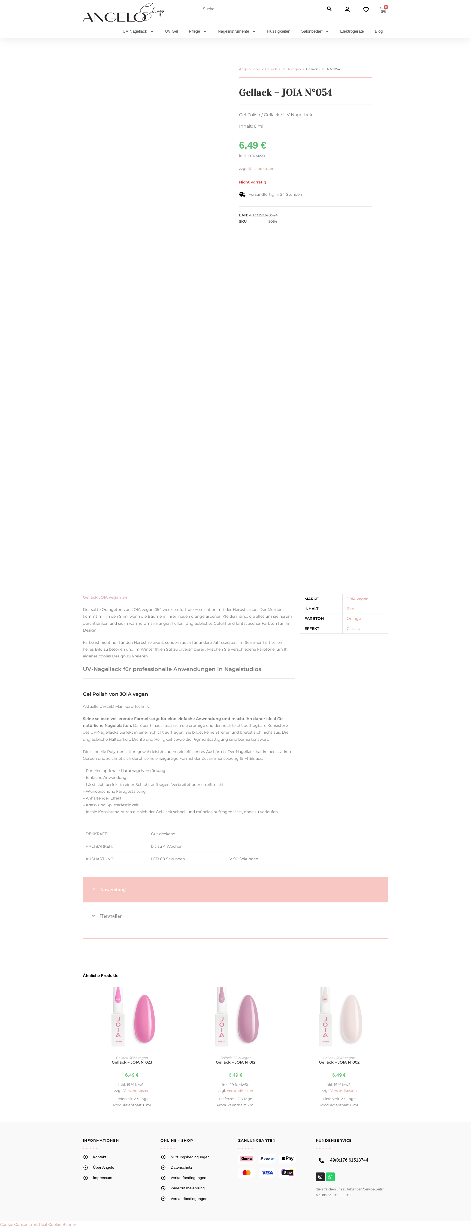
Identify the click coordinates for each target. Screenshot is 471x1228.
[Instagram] (320, 1176)
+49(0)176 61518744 (348, 1160)
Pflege (194, 31)
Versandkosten (261, 169)
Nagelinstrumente (233, 31)
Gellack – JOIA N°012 (235, 1062)
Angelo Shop (249, 69)
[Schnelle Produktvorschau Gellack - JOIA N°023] (178, 992)
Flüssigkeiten (278, 31)
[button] (235, 889)
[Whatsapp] (330, 1176)
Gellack (271, 69)
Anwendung (113, 890)
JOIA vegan (291, 69)
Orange (354, 618)
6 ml (351, 608)
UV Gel (171, 31)
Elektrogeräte (352, 31)
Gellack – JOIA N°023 (132, 1062)
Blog (379, 31)
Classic (353, 628)
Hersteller (111, 916)
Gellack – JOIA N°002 (339, 1062)
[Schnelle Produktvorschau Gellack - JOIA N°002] (385, 992)
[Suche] (329, 9)
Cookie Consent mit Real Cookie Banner (38, 1224)
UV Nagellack (135, 31)
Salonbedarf (311, 31)
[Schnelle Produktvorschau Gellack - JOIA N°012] (281, 992)
